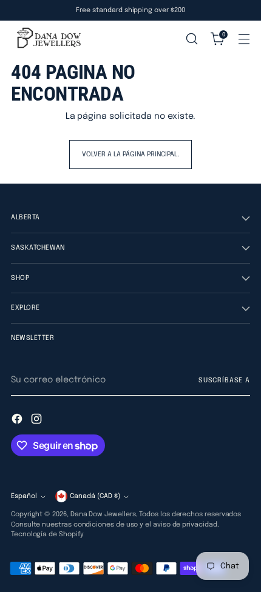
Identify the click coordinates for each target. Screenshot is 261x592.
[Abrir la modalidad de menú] (243, 39)
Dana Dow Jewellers (103, 514)
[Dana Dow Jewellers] (47, 39)
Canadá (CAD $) (95, 496)
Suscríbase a (224, 380)
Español (24, 496)
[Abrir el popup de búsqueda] (191, 39)
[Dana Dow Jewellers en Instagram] (37, 421)
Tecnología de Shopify (47, 534)
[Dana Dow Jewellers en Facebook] (18, 421)
